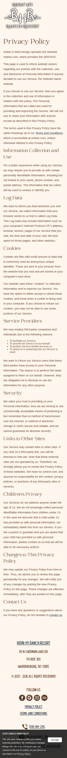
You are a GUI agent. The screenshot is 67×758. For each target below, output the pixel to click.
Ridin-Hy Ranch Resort (33, 642)
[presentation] (22, 698)
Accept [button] (54, 740)
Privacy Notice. (24, 754)
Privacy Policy (33, 706)
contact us (55, 615)
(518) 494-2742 (37, 726)
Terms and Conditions (49, 133)
